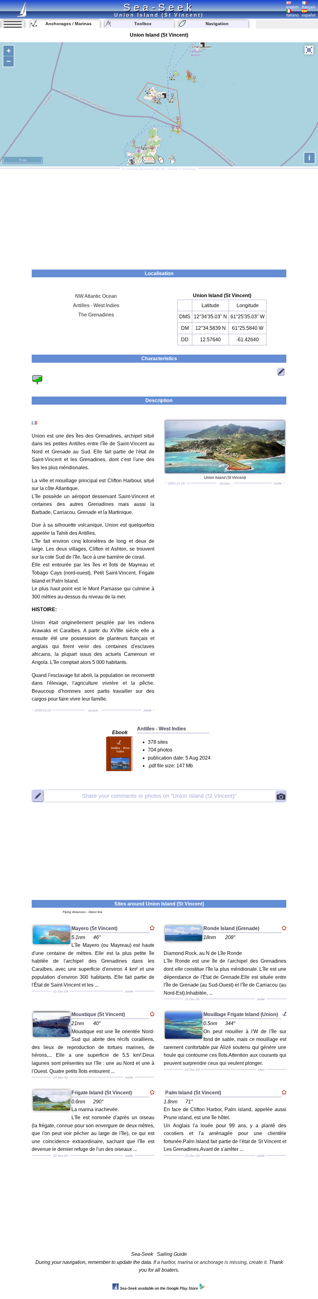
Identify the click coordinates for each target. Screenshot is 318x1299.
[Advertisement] (159, 216)
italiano (292, 15)
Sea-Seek (159, 7)
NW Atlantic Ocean (96, 296)
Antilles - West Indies (96, 305)
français (308, 7)
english (292, 7)
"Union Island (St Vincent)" (159, 796)
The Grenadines (96, 314)
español (309, 15)
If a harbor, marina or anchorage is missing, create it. (210, 1262)
